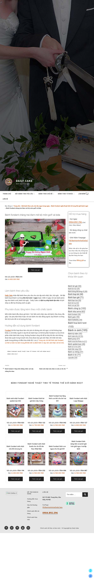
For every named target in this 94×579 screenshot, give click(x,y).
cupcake (72, 358)
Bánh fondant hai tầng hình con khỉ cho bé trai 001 (57, 398)
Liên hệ (5, 199)
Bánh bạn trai (74, 300)
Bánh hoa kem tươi (77, 325)
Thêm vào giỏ (35, 270)
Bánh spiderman (76, 344)
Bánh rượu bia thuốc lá (77, 341)
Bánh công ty (77, 308)
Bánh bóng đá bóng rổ (77, 291)
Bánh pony (74, 339)
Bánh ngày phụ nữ (75, 336)
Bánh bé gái (74, 286)
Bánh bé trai (74, 289)
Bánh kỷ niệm (75, 334)
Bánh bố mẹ (73, 303)
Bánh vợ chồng (75, 352)
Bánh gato (74, 317)
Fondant (8, 330)
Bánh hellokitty (75, 320)
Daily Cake (24, 180)
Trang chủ (7, 194)
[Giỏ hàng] (87, 193)
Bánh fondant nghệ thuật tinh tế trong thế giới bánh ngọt (69, 206)
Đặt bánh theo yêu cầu (24, 194)
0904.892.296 (75, 222)
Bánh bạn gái (76, 297)
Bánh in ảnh (77, 330)
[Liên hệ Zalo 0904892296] (90, 570)
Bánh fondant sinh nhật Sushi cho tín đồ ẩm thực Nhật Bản (36, 446)
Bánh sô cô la (74, 347)
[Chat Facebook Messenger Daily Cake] (90, 576)
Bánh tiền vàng (75, 349)
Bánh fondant (74, 314)
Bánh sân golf (13, 354)
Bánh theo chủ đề (45, 194)
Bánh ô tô (74, 355)
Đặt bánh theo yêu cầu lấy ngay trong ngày (36, 206)
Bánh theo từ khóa (65, 194)
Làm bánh (82, 194)
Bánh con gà (73, 305)
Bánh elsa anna (76, 311)
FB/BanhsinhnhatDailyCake (53, 507)
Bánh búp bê (75, 294)
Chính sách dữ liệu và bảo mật (50, 528)
